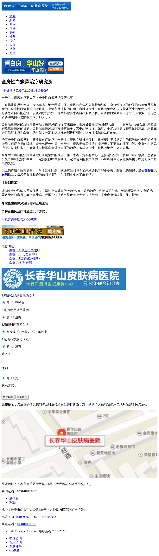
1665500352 (48, 516)
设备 (12, 36)
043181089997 (20, 516)
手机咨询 (9, 90)
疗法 (12, 28)
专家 (12, 24)
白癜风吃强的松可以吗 (24, 258)
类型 (12, 49)
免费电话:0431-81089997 (32, 90)
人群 (12, 44)
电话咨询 (15, 538)
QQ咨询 (31, 219)
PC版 (12, 502)
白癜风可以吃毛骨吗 (23, 254)
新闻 (12, 20)
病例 (12, 32)
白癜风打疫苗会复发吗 (24, 250)
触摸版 (14, 498)
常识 (12, 40)
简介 (12, 16)
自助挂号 (15, 546)
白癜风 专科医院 (20, 262)
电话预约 (20, 219)
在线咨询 (15, 542)
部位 (12, 53)
